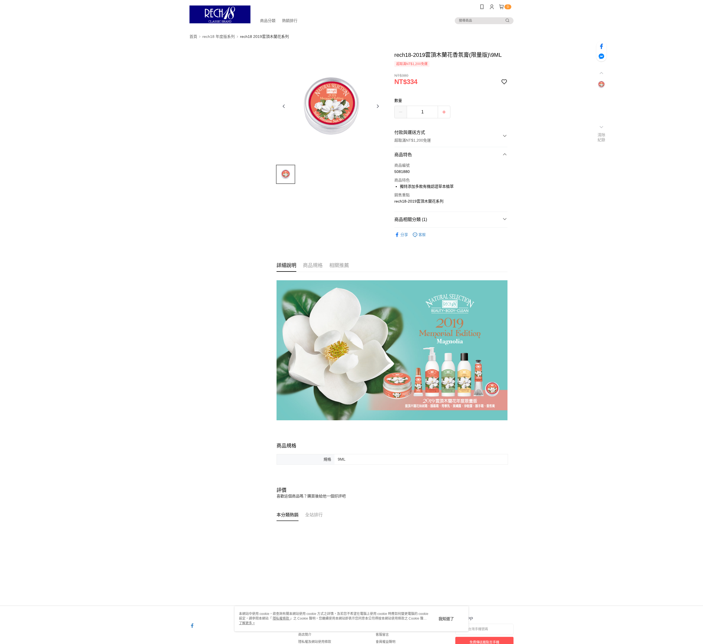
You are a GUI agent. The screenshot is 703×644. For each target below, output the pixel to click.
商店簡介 (304, 635)
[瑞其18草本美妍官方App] (219, 14)
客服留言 (382, 635)
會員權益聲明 (385, 642)
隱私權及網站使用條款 (314, 642)
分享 (404, 235)
